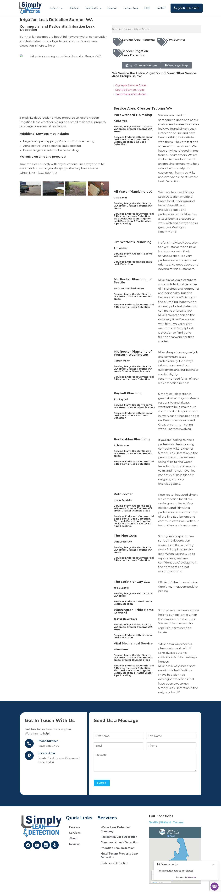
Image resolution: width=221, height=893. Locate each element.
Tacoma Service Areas (130, 94)
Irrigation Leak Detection (117, 848)
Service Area (131, 8)
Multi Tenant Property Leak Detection (119, 856)
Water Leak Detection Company (116, 829)
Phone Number (48, 741)
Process (74, 827)
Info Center (92, 8)
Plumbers (74, 8)
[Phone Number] (29, 743)
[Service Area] (29, 755)
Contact (161, 8)
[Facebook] (28, 845)
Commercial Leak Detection (119, 842)
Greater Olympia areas (136, 371)
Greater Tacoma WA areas (133, 130)
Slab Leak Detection (114, 863)
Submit (101, 783)
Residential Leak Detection (119, 837)
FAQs (147, 8)
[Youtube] (37, 845)
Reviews (112, 8)
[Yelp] (55, 845)
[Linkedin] (46, 845)
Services (54, 8)
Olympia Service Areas (130, 85)
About (73, 838)
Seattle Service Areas (129, 89)
